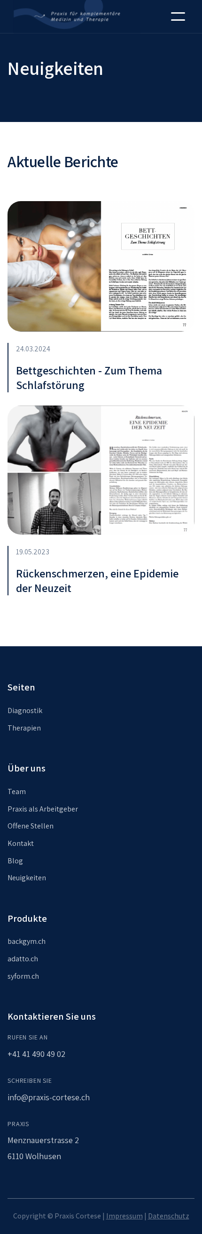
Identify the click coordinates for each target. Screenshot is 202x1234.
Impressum (124, 1216)
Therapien (24, 728)
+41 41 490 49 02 (36, 1053)
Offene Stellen (31, 826)
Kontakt (21, 843)
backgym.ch (27, 941)
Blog (15, 861)
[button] (178, 16)
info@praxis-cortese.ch (49, 1097)
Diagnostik (25, 710)
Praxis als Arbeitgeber (43, 809)
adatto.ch (23, 959)
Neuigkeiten (27, 878)
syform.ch (23, 976)
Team (17, 791)
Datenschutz (168, 1216)
